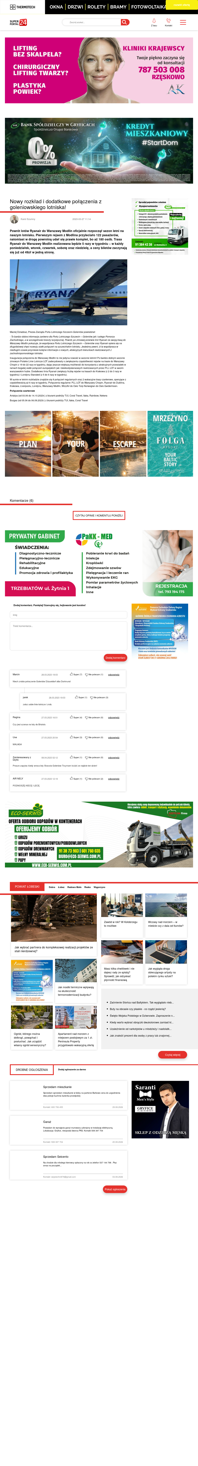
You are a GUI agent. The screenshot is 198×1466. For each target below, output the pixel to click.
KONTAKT (146, 32)
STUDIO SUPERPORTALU (97, 72)
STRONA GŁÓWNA (31, 32)
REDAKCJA (147, 42)
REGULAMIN (148, 52)
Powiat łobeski (92, 42)
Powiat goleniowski (96, 52)
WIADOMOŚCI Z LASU (95, 62)
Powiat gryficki (92, 32)
